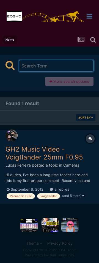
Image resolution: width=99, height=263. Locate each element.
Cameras (71, 165)
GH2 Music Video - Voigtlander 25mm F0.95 (44, 153)
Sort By (84, 117)
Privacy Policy (60, 243)
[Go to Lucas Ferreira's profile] (12, 135)
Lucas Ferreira (18, 165)
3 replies (61, 189)
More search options (70, 81)
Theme (33, 243)
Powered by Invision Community (49, 255)
